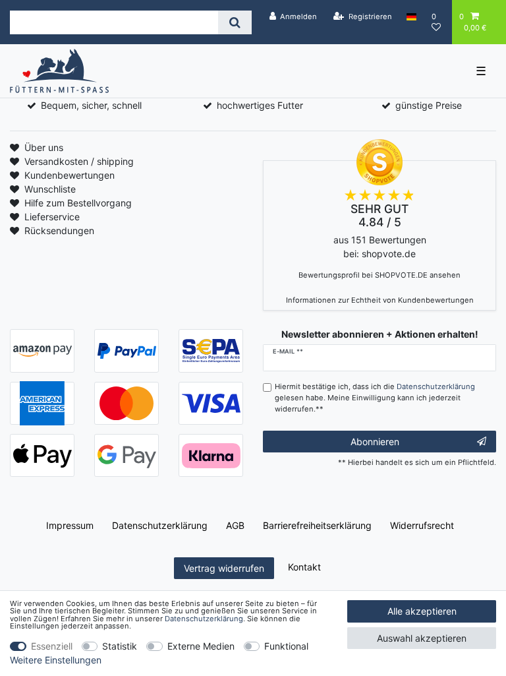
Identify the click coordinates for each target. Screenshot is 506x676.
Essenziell (51, 646)
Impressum (70, 525)
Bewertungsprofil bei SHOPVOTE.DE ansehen (379, 275)
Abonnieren (375, 441)
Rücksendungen (59, 230)
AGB (235, 525)
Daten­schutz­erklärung (160, 525)
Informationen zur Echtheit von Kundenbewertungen (380, 300)
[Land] (411, 16)
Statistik (119, 646)
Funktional (286, 646)
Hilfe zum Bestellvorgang (78, 202)
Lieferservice (52, 216)
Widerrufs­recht (422, 525)
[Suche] (235, 22)
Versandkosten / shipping (79, 161)
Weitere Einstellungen (55, 659)
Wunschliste (50, 189)
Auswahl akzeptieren (421, 638)
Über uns (43, 147)
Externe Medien (201, 646)
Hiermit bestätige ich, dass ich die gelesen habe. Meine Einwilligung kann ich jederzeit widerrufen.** (375, 398)
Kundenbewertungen (69, 175)
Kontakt (304, 566)
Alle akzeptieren (422, 611)
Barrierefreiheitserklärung (317, 525)
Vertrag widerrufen (224, 568)
